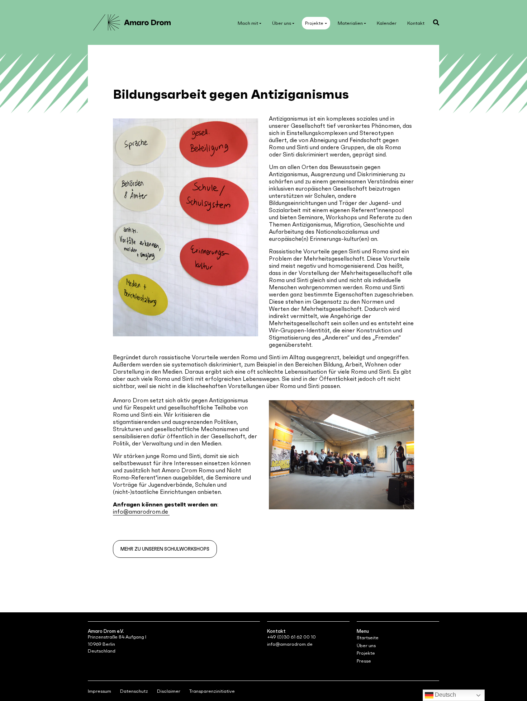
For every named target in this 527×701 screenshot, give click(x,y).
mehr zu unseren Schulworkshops (164, 549)
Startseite (368, 638)
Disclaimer (168, 691)
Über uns (281, 23)
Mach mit (248, 23)
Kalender (387, 23)
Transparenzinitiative (212, 691)
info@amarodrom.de (141, 511)
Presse (364, 661)
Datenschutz (134, 691)
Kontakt (415, 23)
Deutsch (444, 695)
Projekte (314, 23)
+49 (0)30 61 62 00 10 (291, 637)
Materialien (350, 23)
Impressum (99, 691)
